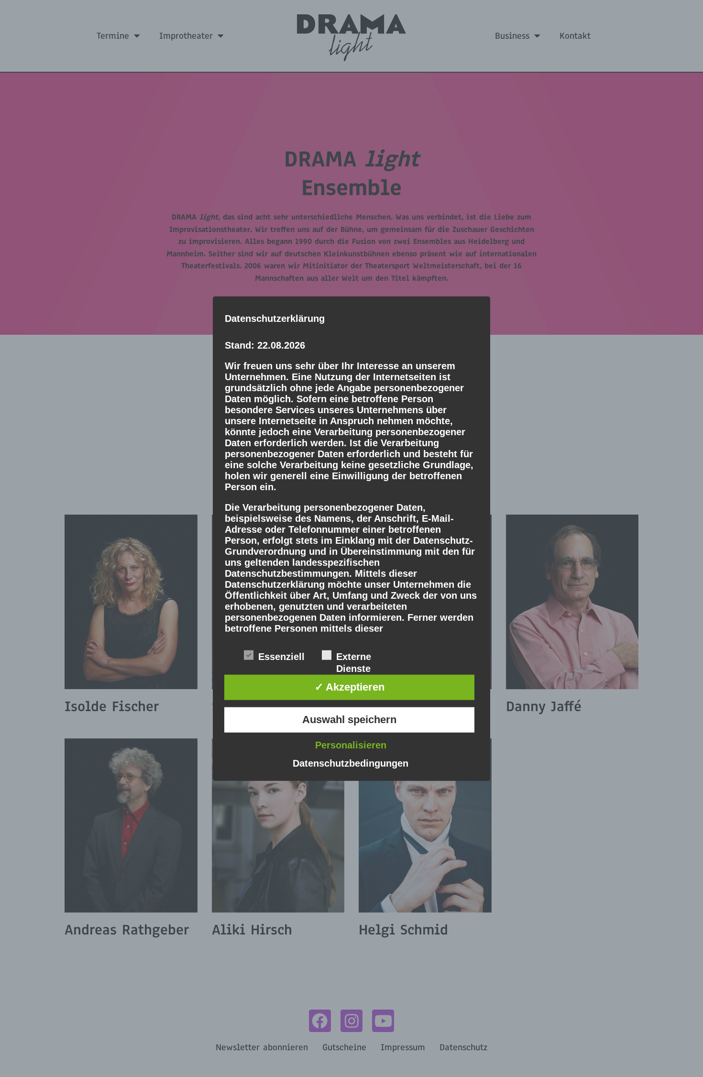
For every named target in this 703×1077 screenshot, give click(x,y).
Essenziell (281, 656)
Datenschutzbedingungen (350, 763)
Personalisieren (350, 744)
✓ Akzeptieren (349, 687)
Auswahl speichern (349, 719)
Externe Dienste (353, 657)
